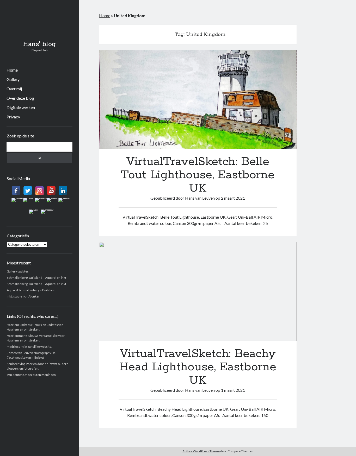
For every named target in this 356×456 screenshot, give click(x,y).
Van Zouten (15, 375)
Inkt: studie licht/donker (23, 296)
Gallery (13, 79)
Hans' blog (39, 44)
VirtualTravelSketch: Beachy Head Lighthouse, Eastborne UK (198, 291)
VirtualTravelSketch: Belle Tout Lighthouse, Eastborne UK (198, 99)
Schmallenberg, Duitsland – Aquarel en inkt (36, 278)
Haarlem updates (19, 325)
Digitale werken (21, 107)
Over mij (14, 88)
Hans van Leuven (200, 197)
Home (12, 69)
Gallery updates (18, 271)
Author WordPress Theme (201, 451)
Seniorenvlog (16, 364)
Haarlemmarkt (17, 336)
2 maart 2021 (233, 197)
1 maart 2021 (233, 390)
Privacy (13, 116)
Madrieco (13, 347)
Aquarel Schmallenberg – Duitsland (31, 290)
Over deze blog (20, 98)
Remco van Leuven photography (29, 353)
